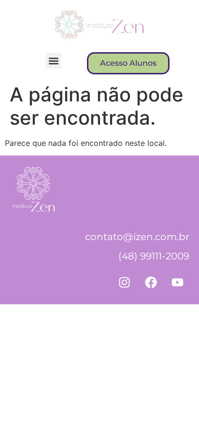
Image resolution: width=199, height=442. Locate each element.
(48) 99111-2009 (153, 256)
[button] (53, 61)
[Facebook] (151, 283)
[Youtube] (177, 283)
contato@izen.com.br (137, 236)
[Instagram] (124, 283)
